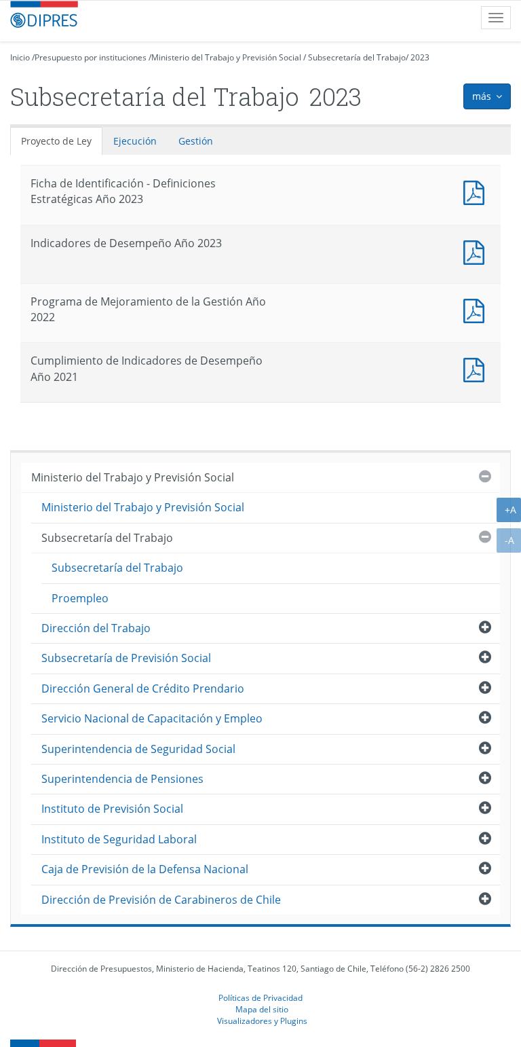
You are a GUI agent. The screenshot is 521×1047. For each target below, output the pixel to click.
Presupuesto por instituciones (91, 57)
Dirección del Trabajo (96, 628)
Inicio (20, 57)
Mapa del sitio (261, 1009)
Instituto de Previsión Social (112, 808)
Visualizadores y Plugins (262, 1020)
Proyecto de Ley (56, 140)
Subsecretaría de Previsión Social (126, 657)
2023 (419, 57)
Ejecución (135, 140)
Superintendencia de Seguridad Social (138, 748)
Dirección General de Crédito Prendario (142, 688)
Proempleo (80, 598)
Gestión (195, 140)
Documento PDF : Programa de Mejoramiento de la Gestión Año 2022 (476, 309)
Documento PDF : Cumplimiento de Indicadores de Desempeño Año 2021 (476, 368)
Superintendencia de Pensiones (122, 778)
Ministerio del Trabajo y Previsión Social (226, 57)
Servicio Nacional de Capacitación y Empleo (152, 718)
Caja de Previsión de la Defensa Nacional (144, 869)
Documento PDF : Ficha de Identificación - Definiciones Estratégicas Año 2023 (476, 191)
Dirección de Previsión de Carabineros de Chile (161, 899)
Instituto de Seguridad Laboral (119, 839)
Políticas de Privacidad (260, 997)
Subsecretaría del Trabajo (357, 57)
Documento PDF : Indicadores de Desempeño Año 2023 (476, 251)
